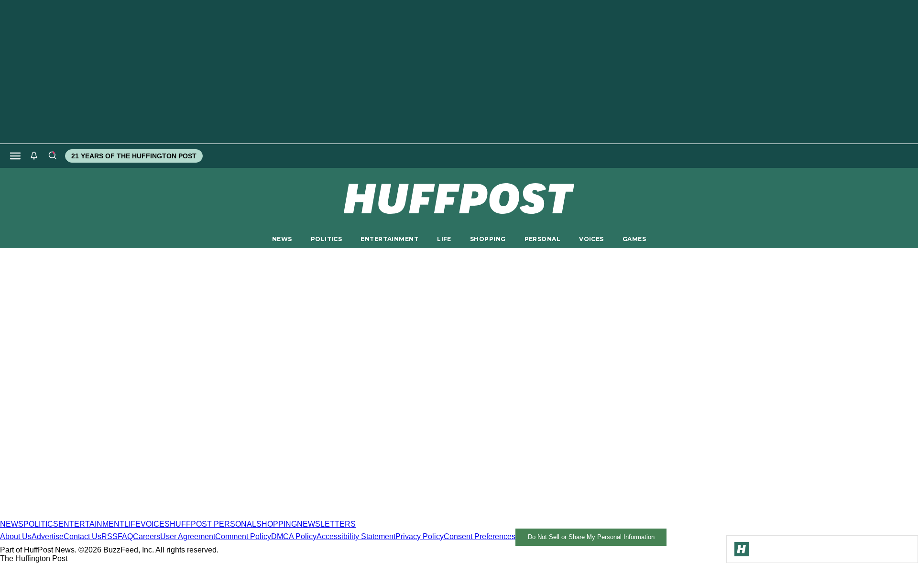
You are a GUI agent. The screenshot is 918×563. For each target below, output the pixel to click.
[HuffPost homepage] (123, 515)
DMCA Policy (294, 536)
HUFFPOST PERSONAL (213, 524)
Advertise (48, 536)
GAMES (634, 239)
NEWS (282, 239)
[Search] (52, 156)
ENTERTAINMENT (389, 239)
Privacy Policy (419, 536)
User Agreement (187, 536)
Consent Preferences (479, 536)
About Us (16, 536)
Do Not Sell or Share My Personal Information (591, 537)
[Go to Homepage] (741, 549)
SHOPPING (487, 239)
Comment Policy (243, 536)
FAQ (125, 536)
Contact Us (82, 536)
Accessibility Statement (356, 536)
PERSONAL (542, 239)
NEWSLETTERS (326, 524)
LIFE (444, 239)
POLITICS (326, 239)
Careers (146, 536)
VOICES (591, 239)
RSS (109, 536)
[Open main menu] (15, 156)
